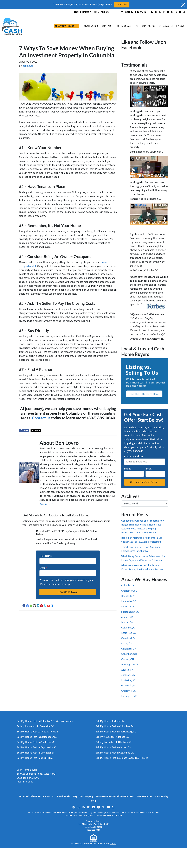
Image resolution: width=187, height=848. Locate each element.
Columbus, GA (128, 627)
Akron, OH (126, 643)
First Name (45, 556)
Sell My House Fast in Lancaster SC (35, 753)
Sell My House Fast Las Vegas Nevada (37, 731)
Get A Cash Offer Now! (171, 26)
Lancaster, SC (128, 601)
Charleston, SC (129, 591)
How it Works (63, 796)
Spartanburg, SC (130, 612)
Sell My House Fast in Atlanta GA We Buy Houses (122, 758)
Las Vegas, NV (128, 696)
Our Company (82, 12)
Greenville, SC (128, 685)
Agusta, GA (127, 670)
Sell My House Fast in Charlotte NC (35, 742)
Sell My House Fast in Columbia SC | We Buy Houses (45, 721)
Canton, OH (127, 659)
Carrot (113, 843)
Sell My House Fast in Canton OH (113, 747)
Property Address (134, 456)
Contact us (41, 417)
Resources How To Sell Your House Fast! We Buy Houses (124, 796)
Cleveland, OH (128, 638)
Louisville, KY (128, 680)
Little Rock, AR (129, 633)
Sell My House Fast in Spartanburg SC (37, 737)
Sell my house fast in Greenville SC (35, 726)
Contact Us (101, 12)
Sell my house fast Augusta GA (112, 737)
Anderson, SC (128, 606)
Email (43, 568)
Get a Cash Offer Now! (30, 796)
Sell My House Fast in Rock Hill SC (35, 758)
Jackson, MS (128, 675)
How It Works (90, 26)
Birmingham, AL (129, 664)
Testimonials (123, 26)
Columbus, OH (129, 654)
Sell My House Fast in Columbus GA (115, 726)
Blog (93, 800)
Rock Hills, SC (128, 596)
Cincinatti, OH (128, 649)
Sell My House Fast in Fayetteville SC (36, 747)
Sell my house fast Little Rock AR (113, 742)
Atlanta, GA (127, 617)
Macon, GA (127, 622)
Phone (127, 469)
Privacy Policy (161, 796)
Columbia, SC (128, 585)
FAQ (136, 26)
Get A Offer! (121, 4)
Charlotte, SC (128, 691)
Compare (107, 26)
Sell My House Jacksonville (110, 721)
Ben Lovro (27, 66)
